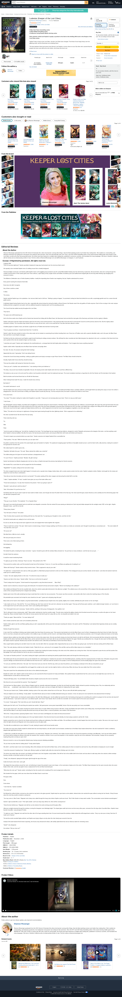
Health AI (9, 6)
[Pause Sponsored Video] (38, 956)
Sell (40, 6)
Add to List (101, 82)
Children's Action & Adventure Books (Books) (19, 863)
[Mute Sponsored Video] (38, 959)
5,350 (63, 143)
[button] (3, 6)
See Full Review (34, 881)
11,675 (110, 144)
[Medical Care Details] (29, 6)
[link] (14, 100)
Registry (44, 6)
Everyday (62, 6)
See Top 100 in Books (30, 860)
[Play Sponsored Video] (61, 952)
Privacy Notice (48, 992)
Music (49, 6)
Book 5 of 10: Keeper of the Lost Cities (39, 24)
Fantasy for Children (13, 861)
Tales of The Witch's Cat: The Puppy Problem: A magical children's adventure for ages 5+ (100, 964)
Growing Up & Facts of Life (20, 14)
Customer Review (11, 881)
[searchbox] (50, 2)
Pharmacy (55, 6)
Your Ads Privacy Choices (79, 992)
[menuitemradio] (116, 910)
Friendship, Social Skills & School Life (35, 14)
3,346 (79, 141)
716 (47, 144)
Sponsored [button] (3, 941)
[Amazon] (5, 2)
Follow (20, 70)
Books (2, 14)
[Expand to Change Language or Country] (59, 987)
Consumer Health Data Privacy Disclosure (62, 992)
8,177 (16, 144)
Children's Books (9, 14)
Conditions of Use (40, 992)
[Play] (3, 910)
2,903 (94, 141)
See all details (33, 67)
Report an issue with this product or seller (42, 54)
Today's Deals (16, 6)
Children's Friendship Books (15, 866)
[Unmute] (119, 911)
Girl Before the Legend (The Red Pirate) (65, 964)
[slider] (58, 910)
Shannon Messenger (36, 20)
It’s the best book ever (23, 881)
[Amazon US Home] (39, 987)
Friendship (48, 14)
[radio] (101, 20)
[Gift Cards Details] (37, 6)
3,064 (31, 144)
